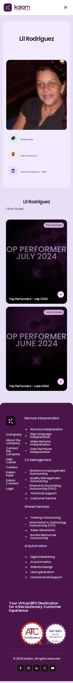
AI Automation (36, 546)
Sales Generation (42, 530)
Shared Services (37, 507)
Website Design (41, 567)
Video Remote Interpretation (40, 443)
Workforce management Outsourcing (47, 472)
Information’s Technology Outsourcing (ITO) (47, 524)
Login (10, 488)
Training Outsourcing (45, 517)
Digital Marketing (42, 556)
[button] (65, 7)
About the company (13, 442)
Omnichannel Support (46, 577)
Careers (12, 467)
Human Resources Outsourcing (43, 537)
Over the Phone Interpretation (41, 451)
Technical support (43, 493)
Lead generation (42, 572)
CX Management (38, 460)
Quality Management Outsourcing (45, 480)
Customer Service (43, 498)
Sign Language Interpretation (40, 436)
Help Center (11, 461)
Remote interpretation (46, 429)
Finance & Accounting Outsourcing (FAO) (45, 487)
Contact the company (13, 451)
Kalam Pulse (10, 474)
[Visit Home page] (10, 421)
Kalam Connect (12, 482)
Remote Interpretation (42, 418)
